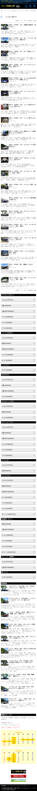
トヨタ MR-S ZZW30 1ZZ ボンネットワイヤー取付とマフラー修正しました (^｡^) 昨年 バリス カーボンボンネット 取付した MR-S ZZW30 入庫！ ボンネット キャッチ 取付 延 (18, 218)
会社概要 (3, 785)
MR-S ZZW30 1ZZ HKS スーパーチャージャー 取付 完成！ (22, 278)
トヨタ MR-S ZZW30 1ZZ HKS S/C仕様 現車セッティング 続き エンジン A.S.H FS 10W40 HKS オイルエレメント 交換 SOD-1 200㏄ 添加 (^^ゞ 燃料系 (18, 45)
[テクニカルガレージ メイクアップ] (18, 773)
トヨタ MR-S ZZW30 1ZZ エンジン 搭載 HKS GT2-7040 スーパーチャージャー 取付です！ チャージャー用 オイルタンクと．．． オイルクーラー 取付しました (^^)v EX (18, 85)
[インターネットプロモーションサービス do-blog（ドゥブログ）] (18, 781)
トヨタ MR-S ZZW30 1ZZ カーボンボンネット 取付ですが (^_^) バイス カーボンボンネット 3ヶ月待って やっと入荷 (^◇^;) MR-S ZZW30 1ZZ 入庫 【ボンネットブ (18, 245)
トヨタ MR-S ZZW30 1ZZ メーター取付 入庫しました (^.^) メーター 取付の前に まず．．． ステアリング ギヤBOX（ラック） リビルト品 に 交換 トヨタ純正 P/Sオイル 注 (18, 32)
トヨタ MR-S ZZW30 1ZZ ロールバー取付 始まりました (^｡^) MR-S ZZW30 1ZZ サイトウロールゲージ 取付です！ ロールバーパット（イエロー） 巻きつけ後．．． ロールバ (18, 192)
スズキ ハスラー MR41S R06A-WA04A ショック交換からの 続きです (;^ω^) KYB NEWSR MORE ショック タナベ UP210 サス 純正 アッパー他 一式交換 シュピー (18, 618)
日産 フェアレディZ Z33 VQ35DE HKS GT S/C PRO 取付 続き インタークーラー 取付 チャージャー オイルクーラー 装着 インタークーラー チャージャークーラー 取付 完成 (18, 669)
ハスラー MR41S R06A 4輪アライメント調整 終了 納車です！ (22, 613)
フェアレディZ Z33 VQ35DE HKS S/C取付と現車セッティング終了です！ (21, 661)
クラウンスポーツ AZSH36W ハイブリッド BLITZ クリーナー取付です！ (22, 599)
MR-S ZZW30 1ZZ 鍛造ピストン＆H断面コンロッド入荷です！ (22, 132)
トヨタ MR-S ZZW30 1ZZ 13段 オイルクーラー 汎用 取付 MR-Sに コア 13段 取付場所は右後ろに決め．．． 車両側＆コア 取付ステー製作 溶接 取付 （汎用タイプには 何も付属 (18, 152)
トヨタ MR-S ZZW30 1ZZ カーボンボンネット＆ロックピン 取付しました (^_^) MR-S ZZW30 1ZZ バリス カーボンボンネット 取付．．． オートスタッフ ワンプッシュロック (18, 232)
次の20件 (30, 20)
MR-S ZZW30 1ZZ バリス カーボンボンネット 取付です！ (22, 238)
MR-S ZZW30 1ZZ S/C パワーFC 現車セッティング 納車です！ (22, 38)
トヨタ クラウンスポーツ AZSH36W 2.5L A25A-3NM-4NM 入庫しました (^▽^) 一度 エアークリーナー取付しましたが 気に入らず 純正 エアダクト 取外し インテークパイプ (18, 606)
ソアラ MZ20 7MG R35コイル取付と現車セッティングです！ (22, 649)
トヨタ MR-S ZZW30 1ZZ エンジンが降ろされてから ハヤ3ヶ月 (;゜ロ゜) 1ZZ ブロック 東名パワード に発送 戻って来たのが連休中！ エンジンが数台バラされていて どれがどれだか (19, 112)
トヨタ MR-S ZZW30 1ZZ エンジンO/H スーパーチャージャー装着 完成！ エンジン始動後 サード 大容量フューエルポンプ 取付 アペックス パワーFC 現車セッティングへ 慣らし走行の (18, 72)
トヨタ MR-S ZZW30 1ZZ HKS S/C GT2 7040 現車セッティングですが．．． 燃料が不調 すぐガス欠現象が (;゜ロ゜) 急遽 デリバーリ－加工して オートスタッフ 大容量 (18, 59)
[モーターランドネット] (18, 777)
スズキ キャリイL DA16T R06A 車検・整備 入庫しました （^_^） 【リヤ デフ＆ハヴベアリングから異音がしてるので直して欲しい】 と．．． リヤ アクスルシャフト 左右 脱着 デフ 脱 (18, 681)
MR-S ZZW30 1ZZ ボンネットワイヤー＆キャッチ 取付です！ (22, 212)
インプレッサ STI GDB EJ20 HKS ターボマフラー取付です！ (22, 687)
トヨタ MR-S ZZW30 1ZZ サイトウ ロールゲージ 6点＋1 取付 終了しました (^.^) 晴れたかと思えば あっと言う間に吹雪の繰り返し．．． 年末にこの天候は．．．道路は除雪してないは (18, 179)
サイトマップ (11, 785)
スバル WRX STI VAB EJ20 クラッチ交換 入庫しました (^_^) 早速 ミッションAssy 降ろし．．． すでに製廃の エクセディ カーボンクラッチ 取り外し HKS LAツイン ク (18, 643)
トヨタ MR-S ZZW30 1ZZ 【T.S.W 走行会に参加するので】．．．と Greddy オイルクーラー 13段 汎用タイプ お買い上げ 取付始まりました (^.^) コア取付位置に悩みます (18, 165)
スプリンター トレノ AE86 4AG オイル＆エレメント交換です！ (22, 699)
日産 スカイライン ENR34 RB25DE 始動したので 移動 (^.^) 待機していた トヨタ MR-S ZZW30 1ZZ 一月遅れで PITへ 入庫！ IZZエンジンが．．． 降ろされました (18, 125)
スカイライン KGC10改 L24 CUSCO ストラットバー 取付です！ (22, 587)
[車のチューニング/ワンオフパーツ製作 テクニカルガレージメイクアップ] (12, 6)
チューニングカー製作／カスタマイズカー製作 (16, 10)
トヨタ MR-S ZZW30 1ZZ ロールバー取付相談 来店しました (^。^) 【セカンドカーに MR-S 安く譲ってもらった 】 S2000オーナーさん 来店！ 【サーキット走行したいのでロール (18, 205)
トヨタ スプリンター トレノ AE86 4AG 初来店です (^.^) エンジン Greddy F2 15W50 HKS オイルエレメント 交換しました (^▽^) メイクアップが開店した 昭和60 (18, 705)
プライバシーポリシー (22, 785)
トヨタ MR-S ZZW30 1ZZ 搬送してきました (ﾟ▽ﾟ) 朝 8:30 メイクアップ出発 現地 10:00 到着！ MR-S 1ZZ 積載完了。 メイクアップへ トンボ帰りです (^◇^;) (18, 272)
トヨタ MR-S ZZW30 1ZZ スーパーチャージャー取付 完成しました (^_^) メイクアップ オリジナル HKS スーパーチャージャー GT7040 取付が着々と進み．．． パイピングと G (18, 285)
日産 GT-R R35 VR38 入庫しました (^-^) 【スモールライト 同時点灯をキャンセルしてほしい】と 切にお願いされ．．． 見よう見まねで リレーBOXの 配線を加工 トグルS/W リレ (18, 631)
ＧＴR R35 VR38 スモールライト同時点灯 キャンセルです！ (22, 625)
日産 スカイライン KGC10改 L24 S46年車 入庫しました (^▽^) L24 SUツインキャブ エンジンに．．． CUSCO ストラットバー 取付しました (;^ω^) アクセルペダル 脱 (18, 593)
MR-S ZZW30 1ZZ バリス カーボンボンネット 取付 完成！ (22, 225)
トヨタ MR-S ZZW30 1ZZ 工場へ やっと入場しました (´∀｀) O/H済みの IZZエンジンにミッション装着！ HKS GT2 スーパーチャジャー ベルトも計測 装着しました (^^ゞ (18, 99)
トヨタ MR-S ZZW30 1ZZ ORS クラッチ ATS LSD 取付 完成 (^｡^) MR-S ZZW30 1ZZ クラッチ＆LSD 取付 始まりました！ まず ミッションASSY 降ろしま (18, 258)
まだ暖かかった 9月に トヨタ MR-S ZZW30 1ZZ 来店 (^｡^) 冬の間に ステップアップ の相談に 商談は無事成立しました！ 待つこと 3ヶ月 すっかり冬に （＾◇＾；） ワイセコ (18, 139)
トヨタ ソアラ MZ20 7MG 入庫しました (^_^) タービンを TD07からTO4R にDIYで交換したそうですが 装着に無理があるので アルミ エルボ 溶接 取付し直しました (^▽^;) (18, 655)
